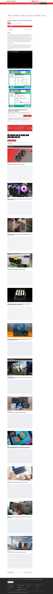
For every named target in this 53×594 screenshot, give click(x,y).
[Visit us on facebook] (32, 1)
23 (17, 127)
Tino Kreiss (13, 23)
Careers (9, 589)
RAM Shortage (29, 15)
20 (22, 126)
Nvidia (16, 137)
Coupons (37, 3)
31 (20, 128)
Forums (45, 3)
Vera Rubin (44, 15)
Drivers (12, 137)
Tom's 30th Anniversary (37, 15)
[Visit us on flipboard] (37, 1)
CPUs (13, 3)
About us (27, 587)
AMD (19, 137)
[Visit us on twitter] (33, 1)
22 (15, 127)
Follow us (26, 29)
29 (17, 128)
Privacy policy (28, 585)
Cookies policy (38, 585)
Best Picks (9, 3)
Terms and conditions (11, 585)
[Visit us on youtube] (36, 1)
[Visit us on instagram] (34, 1)
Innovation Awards (15, 15)
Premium (41, 3)
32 (22, 128)
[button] (45, 1)
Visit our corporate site (39, 579)
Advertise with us (19, 587)
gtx (19, 135)
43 (19, 129)
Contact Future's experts (20, 585)
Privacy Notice (10, 118)
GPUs (15, 3)
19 (20, 126)
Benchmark (23, 135)
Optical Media (13, 135)
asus (8, 135)
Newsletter (30, 29)
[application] (19, 60)
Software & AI (33, 3)
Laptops (26, 3)
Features (9, 23)
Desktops (29, 3)
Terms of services (18, 118)
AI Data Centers (22, 15)
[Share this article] (8, 29)
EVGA (17, 135)
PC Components (19, 3)
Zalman (9, 137)
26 (22, 127)
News (23, 3)
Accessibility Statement (11, 587)
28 (15, 128)
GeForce (27, 135)
